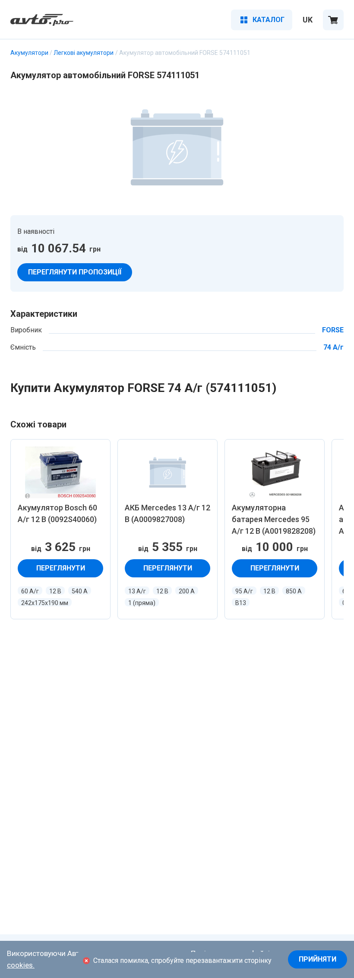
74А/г (333, 347)
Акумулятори (29, 52)
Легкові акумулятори (84, 52)
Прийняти (317, 959)
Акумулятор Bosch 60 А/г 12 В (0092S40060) (57, 513)
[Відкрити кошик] (333, 20)
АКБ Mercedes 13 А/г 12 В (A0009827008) (167, 513)
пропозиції (74, 272)
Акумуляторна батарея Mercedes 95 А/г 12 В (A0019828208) (274, 519)
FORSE (333, 330)
